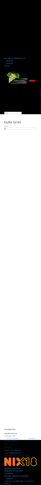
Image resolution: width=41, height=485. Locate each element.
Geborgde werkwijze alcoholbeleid (16, 476)
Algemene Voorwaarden (12, 468)
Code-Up (7, 484)
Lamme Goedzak (11, 439)
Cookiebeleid (8, 473)
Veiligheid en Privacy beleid (13, 471)
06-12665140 (8, 58)
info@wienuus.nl (15, 453)
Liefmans (32, 439)
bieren (6, 126)
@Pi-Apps (19, 481)
